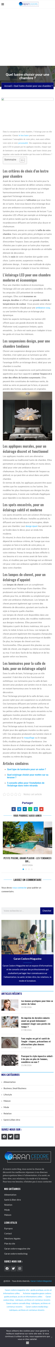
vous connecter (19, 887)
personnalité (23, 143)
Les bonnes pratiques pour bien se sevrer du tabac (37, 1002)
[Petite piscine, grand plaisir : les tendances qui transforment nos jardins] (27, 838)
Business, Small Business (15, 1088)
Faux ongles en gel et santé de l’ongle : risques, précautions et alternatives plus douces (36, 1041)
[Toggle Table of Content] (21, 160)
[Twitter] (10, 1136)
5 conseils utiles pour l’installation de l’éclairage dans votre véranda (25, 784)
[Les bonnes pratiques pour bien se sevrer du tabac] (9, 1005)
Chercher (46, 910)
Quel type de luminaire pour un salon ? (26, 769)
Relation (8, 1113)
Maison (7, 1101)
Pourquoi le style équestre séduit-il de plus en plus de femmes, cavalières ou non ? (37, 1059)
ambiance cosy (43, 308)
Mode (6, 1107)
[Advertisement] (27, 37)
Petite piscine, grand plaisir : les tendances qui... (27, 860)
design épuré (32, 526)
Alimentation (10, 1082)
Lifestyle (8, 1094)
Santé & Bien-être (12, 1119)
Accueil (8, 85)
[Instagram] (17, 1136)
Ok (27, 1343)
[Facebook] (4, 1136)
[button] (14, 809)
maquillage (29, 738)
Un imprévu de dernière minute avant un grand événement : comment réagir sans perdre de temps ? (35, 1022)
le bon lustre (24, 135)
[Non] (51, 1337)
